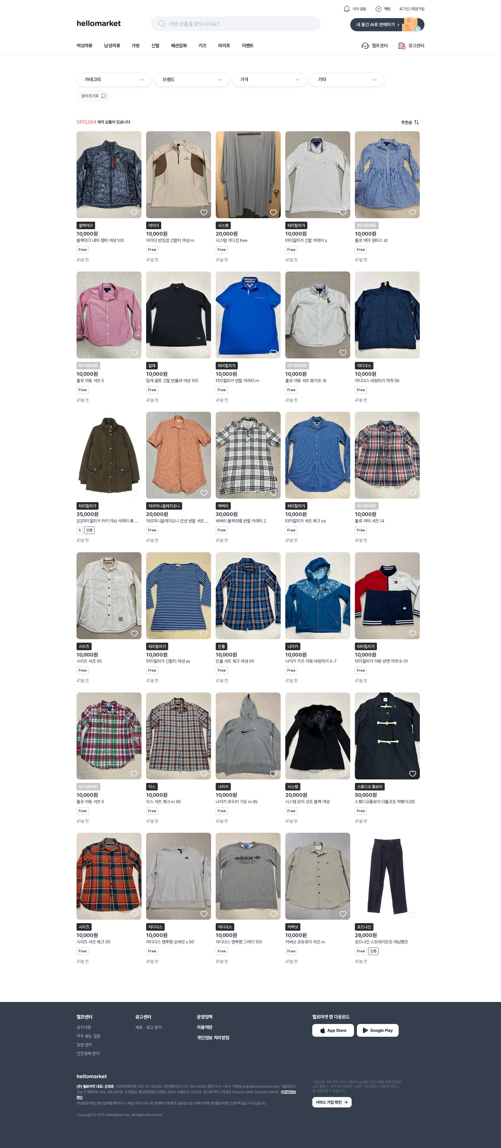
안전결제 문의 (88, 1053)
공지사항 (84, 1027)
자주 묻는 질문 (89, 1036)
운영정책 (205, 1017)
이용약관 (205, 1027)
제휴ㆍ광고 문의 (148, 1027)
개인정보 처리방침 (213, 1038)
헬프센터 (84, 1017)
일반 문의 (84, 1044)
